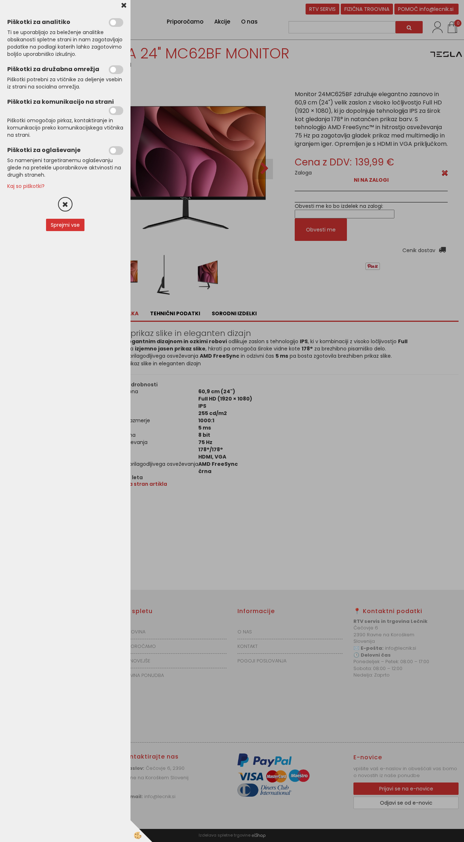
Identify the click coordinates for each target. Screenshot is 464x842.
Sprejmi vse (65, 225)
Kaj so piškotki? (26, 186)
